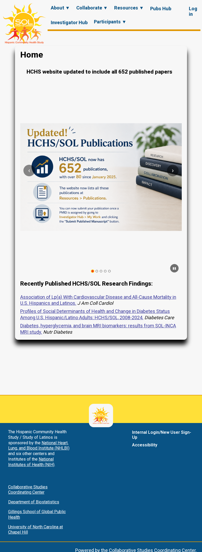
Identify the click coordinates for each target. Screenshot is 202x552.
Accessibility (144, 444)
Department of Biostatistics (33, 501)
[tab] (92, 271)
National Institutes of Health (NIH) (31, 462)
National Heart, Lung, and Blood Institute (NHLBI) (38, 445)
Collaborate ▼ (92, 8)
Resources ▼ (129, 8)
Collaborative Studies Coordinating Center (28, 489)
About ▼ (60, 8)
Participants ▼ (110, 21)
